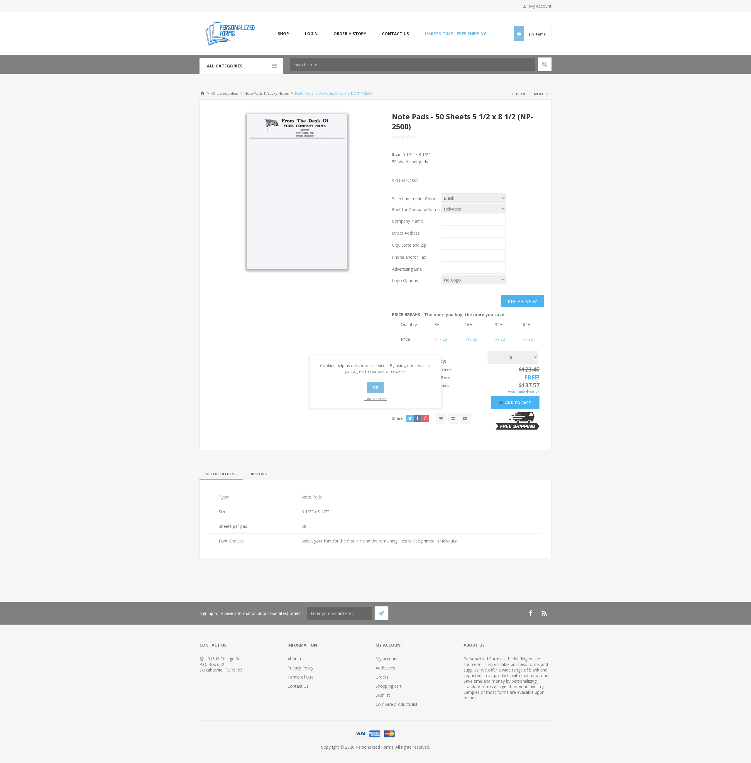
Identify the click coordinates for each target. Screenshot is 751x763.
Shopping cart (389, 686)
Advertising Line (407, 269)
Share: (398, 418)
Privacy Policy (300, 668)
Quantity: (435, 361)
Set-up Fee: (437, 377)
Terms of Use (300, 677)
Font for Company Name (416, 209)
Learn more (375, 398)
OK (375, 387)
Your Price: (437, 385)
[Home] (202, 93)
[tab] (221, 474)
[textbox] (412, 64)
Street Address (406, 233)
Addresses (385, 668)
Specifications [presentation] (221, 474)
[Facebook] (530, 613)
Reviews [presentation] (259, 474)
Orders (382, 677)
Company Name (407, 221)
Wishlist (383, 695)
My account (387, 659)
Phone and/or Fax (409, 257)
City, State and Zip (409, 245)
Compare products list (396, 704)
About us (296, 659)
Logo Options (405, 280)
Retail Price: (438, 369)
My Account (540, 6)
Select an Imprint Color (413, 198)
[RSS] (544, 613)
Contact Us (298, 686)
